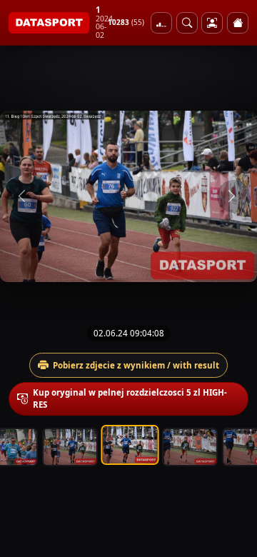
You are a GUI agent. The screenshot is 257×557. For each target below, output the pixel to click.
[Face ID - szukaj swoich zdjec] (187, 23)
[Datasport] (49, 23)
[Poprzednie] (23, 196)
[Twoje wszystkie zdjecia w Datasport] (212, 23)
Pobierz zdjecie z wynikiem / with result (136, 365)
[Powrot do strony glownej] (237, 23)
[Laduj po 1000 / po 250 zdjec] (161, 23)
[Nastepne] (233, 196)
